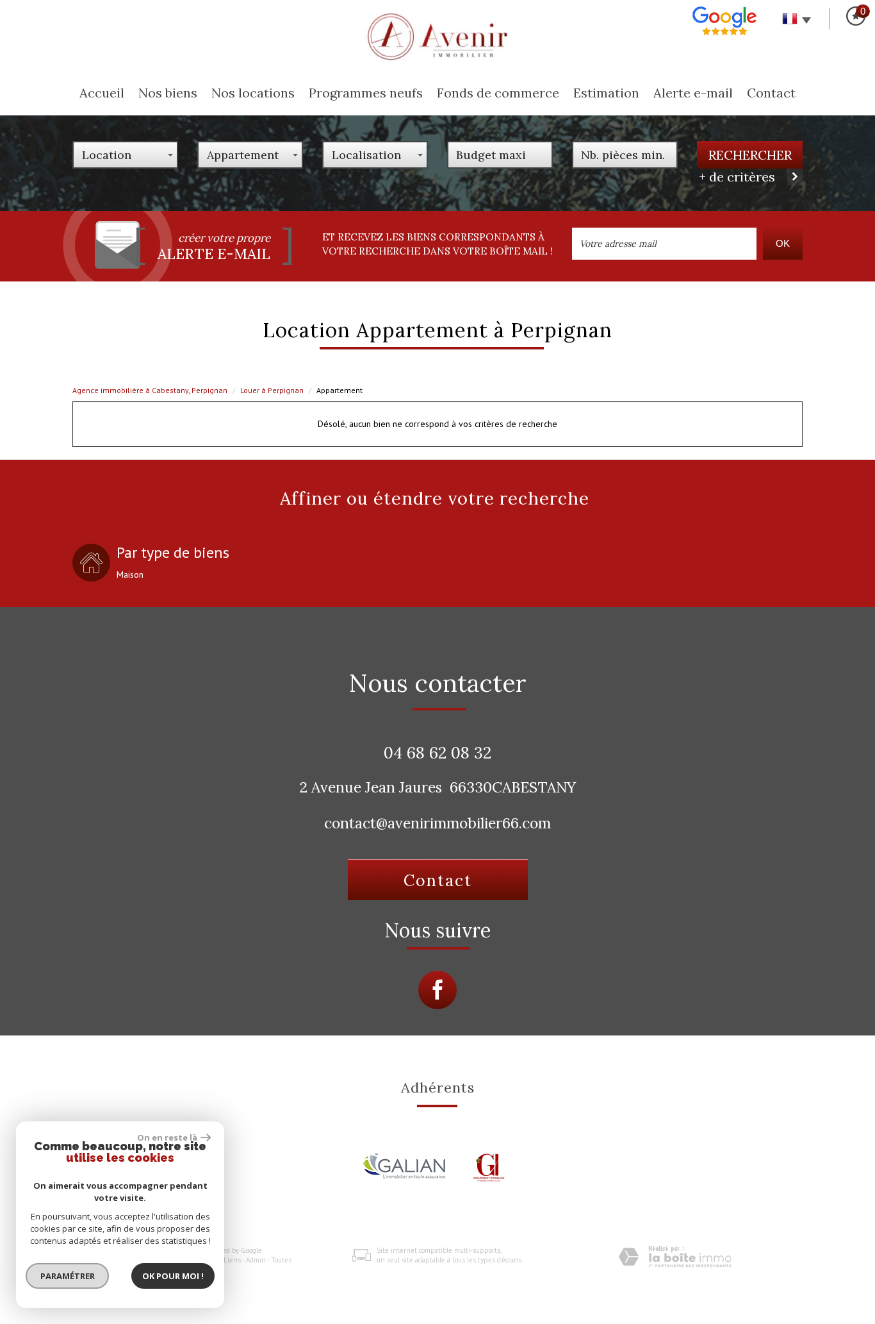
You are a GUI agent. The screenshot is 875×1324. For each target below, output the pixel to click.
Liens (232, 1259)
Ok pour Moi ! (173, 1276)
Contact (771, 93)
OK (783, 243)
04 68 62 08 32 (437, 752)
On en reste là (167, 1137)
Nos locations (253, 93)
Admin (256, 1259)
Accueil (101, 93)
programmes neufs (366, 93)
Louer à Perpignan (272, 390)
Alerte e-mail (693, 93)
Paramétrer (67, 1276)
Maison (130, 574)
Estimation (606, 93)
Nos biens (167, 93)
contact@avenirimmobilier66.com (437, 823)
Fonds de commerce (498, 93)
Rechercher (750, 155)
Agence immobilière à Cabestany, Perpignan (149, 390)
